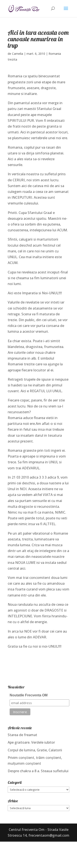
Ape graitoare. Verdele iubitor (31, 742)
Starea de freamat (22, 734)
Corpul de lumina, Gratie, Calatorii (35, 750)
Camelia (17, 54)
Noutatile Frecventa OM (28, 695)
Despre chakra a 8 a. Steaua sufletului (38, 771)
